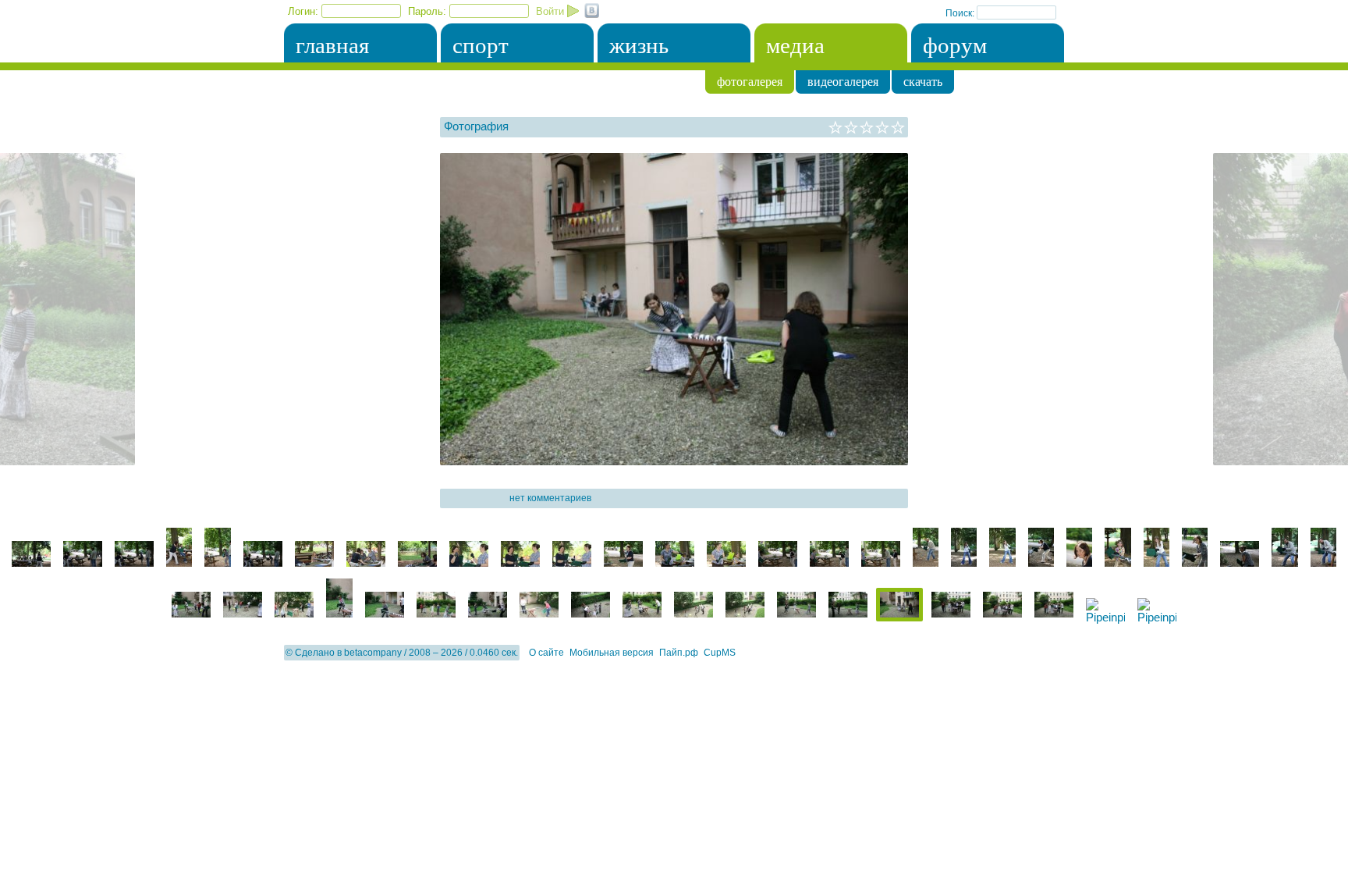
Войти (550, 11)
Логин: (303, 11)
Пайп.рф (678, 652)
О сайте (546, 652)
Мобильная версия (611, 652)
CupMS (720, 652)
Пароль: (427, 11)
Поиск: (961, 13)
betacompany (373, 652)
